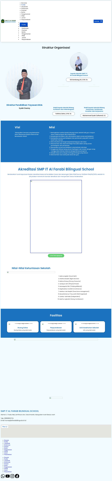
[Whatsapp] (3, 476)
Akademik (7, 443)
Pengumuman (8, 449)
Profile (6, 442)
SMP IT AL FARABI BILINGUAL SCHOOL (20, 411)
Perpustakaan (26, 39)
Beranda (6, 440)
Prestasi (6, 446)
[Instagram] (12, 476)
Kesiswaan (7, 445)
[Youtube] (7, 476)
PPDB (6, 451)
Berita (6, 448)
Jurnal (6, 453)
